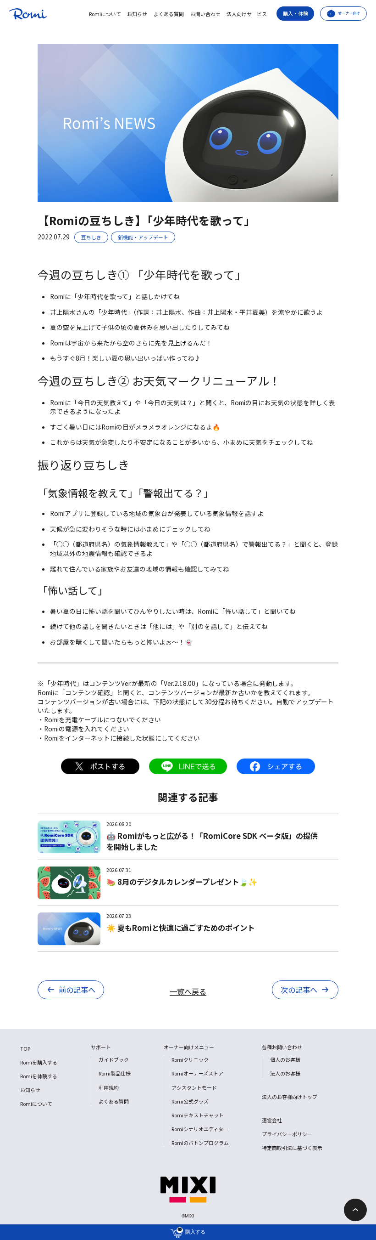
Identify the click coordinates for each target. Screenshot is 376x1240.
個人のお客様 (285, 1059)
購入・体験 (295, 13)
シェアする (276, 766)
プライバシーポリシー (287, 1134)
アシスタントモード (194, 1087)
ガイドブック (114, 1059)
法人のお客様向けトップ (289, 1096)
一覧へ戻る (188, 991)
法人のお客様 (285, 1073)
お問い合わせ (205, 14)
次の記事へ (299, 989)
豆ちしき (91, 237)
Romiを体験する (38, 1076)
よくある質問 (169, 14)
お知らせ (137, 14)
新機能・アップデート (143, 237)
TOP (25, 1048)
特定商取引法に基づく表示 (292, 1147)
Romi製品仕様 (115, 1073)
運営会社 (272, 1120)
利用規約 (109, 1087)
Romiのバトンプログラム (200, 1142)
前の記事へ (77, 989)
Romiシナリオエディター (199, 1128)
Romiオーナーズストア (197, 1073)
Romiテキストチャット (197, 1115)
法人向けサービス (247, 14)
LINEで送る (188, 766)
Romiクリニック (190, 1059)
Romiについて (105, 14)
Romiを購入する (38, 1062)
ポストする (100, 766)
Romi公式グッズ (190, 1101)
